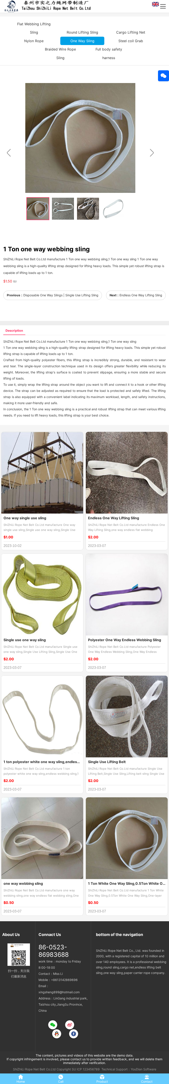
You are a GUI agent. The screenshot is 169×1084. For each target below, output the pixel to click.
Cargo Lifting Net (130, 32)
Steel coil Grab (130, 41)
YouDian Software (143, 1069)
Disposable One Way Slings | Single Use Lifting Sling (60, 295)
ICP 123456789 (88, 1069)
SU (74, 1069)
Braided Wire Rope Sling (60, 53)
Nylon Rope (34, 41)
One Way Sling (82, 41)
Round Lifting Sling (82, 32)
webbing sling (98, 341)
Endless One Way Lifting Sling (140, 295)
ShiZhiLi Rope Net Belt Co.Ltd (34, 1069)
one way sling (126, 341)
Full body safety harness (109, 53)
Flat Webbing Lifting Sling (34, 28)
